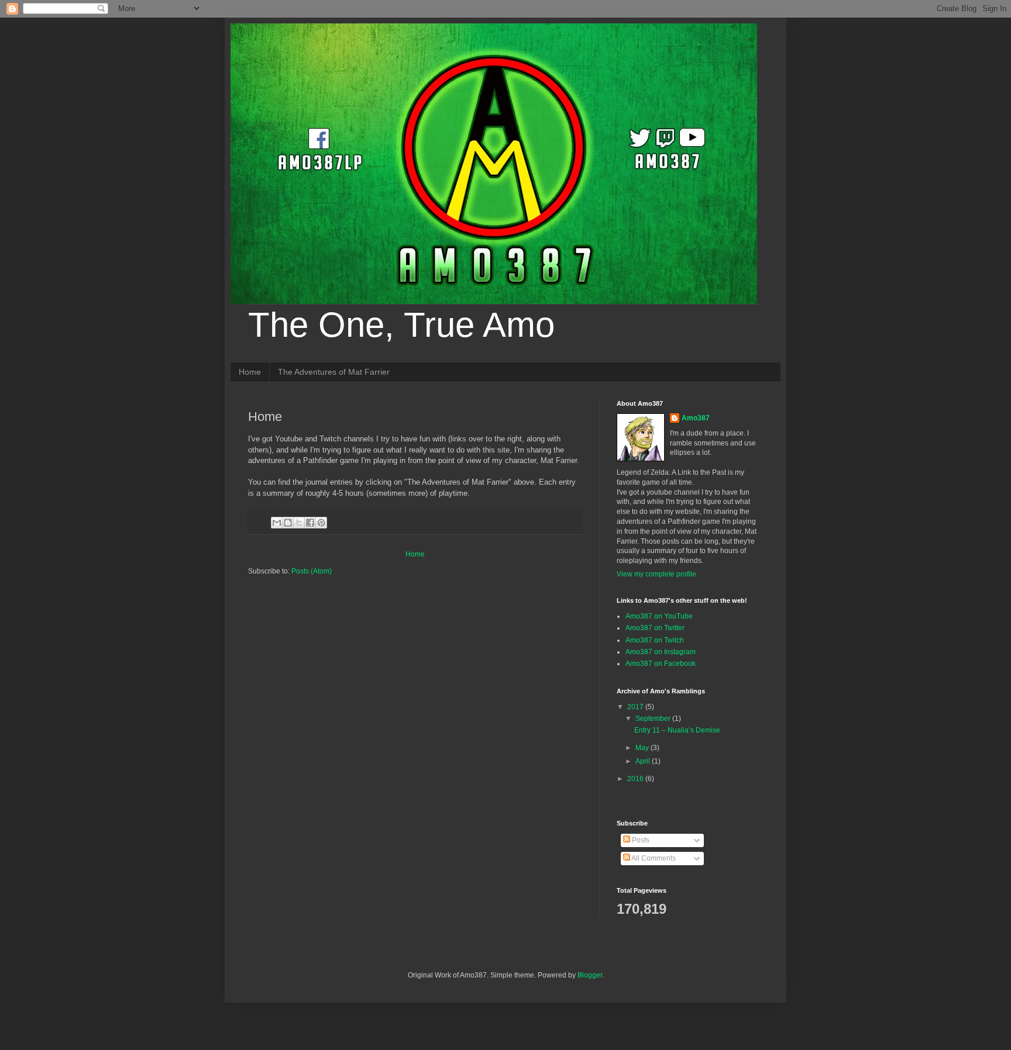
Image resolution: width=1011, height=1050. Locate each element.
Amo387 (696, 418)
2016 (636, 779)
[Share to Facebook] (310, 523)
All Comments (653, 858)
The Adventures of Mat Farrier (334, 372)
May (643, 748)
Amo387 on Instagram (660, 652)
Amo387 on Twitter (655, 628)
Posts (639, 840)
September (653, 718)
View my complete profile (656, 574)
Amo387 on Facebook (660, 663)
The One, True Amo (401, 324)
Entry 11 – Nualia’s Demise (677, 730)
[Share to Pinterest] (321, 523)
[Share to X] (299, 523)
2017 (636, 707)
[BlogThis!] (288, 523)
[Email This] (277, 523)
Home (250, 372)
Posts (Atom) (311, 571)
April (643, 761)
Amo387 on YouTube (659, 616)
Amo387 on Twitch (654, 640)
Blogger (589, 975)
